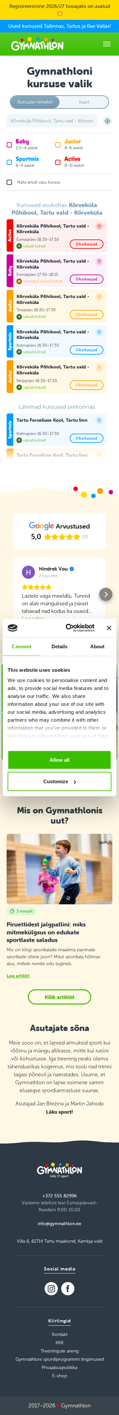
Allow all (59, 759)
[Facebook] (67, 1288)
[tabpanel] (59, 330)
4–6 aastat (73, 148)
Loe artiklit (18, 976)
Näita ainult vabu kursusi (38, 182)
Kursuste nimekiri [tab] (35, 102)
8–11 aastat (74, 165)
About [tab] (97, 646)
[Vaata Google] (28, 572)
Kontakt (59, 1334)
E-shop (59, 1375)
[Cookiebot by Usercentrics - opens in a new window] (70, 628)
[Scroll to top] (104, 1400)
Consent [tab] (21, 646)
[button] (13, 594)
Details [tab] (60, 646)
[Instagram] (51, 1288)
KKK (59, 1342)
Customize (55, 781)
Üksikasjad (87, 243)
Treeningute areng (60, 1351)
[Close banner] (109, 627)
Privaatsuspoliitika (59, 1367)
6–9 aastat (25, 165)
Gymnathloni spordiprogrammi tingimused (60, 1359)
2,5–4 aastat (27, 148)
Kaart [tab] (84, 102)
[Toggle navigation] (106, 44)
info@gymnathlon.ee (59, 1223)
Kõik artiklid (59, 997)
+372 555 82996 (59, 1196)
